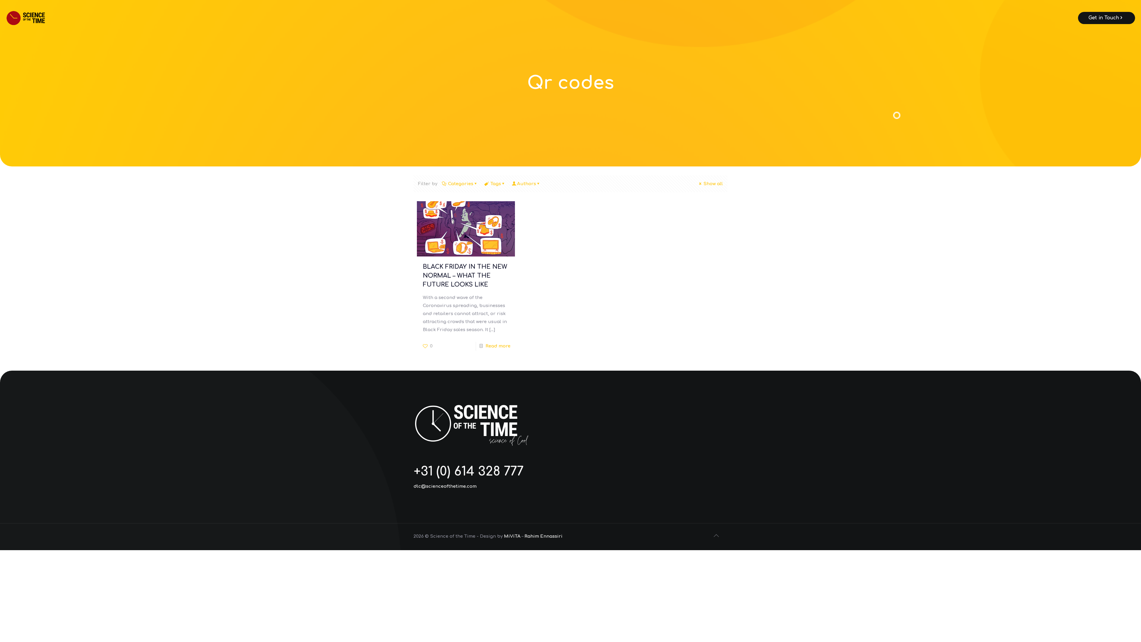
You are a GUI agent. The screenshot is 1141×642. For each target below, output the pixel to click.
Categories (460, 183)
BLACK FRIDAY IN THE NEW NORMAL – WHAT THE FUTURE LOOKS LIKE (465, 275)
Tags (495, 183)
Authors (526, 183)
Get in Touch (1103, 18)
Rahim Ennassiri (543, 536)
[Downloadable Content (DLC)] (34, 18)
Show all (713, 183)
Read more (498, 346)
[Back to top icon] (716, 536)
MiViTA (512, 536)
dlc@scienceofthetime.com (445, 486)
